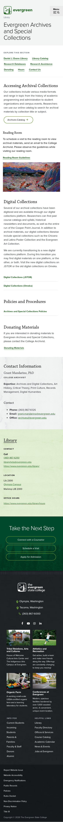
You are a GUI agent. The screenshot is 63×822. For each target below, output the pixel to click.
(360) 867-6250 (11, 457)
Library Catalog (40, 58)
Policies (7, 790)
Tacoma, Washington (31, 607)
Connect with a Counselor (31, 539)
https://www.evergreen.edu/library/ (21, 466)
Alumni (10, 756)
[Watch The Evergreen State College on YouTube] (28, 623)
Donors (10, 751)
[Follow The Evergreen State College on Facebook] (22, 623)
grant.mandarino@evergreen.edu (36, 414)
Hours (21, 69)
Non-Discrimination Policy (15, 801)
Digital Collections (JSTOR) (18, 277)
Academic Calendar (45, 742)
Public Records (10, 785)
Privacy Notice (10, 806)
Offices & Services (44, 732)
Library (7, 17)
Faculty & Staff (14, 746)
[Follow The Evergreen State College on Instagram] (34, 623)
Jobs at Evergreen (44, 751)
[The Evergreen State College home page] (31, 588)
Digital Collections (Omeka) (18, 285)
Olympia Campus (12, 484)
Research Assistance (41, 64)
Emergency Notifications (15, 780)
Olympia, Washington (31, 601)
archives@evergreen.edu (32, 418)
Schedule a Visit (31, 548)
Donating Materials (14, 348)
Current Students (15, 723)
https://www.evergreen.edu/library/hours (24, 503)
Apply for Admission (31, 557)
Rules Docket (10, 796)
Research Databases (15, 64)
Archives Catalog (16, 119)
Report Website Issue (13, 770)
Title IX (7, 811)
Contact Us (35, 69)
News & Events (42, 746)
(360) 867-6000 (31, 614)
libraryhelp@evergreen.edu (18, 462)
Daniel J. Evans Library (16, 58)
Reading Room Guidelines (16, 157)
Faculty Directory (43, 727)
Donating (8, 69)
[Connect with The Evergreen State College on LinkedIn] (40, 623)
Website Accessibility (13, 775)
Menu (56, 9)
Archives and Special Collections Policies (25, 311)
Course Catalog (43, 737)
